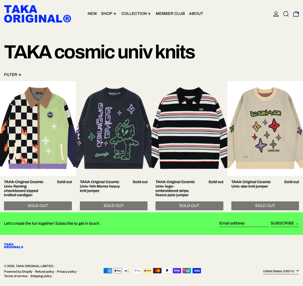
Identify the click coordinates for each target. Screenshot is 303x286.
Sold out (38, 205)
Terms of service (16, 276)
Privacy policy (66, 271)
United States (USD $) (279, 271)
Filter (10, 74)
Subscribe (282, 223)
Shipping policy (41, 276)
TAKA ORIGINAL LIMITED (34, 266)
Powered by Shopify (18, 271)
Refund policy (44, 271)
